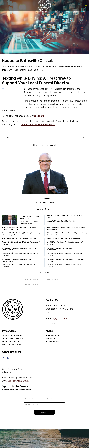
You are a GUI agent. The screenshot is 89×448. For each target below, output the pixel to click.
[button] (86, 5)
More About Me (53, 336)
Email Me (50, 323)
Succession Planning (12, 336)
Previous (6, 137)
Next (83, 137)
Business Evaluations (12, 339)
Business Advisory (11, 342)
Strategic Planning (11, 345)
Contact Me (51, 339)
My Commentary (53, 342)
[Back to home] (44, 5)
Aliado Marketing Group (17, 381)
